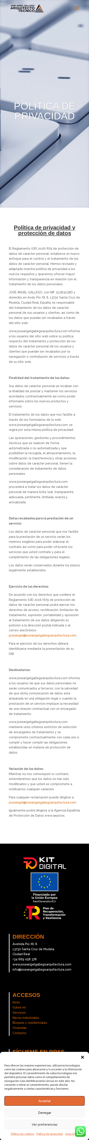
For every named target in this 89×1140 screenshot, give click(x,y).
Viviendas (20, 1028)
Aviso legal (71, 1133)
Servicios (19, 1012)
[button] (82, 1057)
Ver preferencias (44, 1124)
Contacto (19, 1033)
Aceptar (44, 1101)
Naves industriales (26, 1017)
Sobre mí (19, 1007)
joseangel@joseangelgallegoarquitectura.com (42, 635)
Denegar (44, 1113)
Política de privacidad (49, 1133)
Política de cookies (22, 1133)
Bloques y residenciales (30, 1022)
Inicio (16, 1002)
